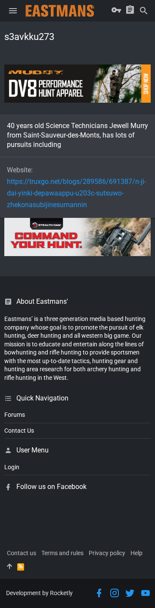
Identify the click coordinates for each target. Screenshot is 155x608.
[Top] (9, 567)
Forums (14, 414)
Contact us (21, 553)
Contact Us (19, 430)
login (11, 467)
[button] (13, 11)
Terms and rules (62, 553)
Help (136, 553)
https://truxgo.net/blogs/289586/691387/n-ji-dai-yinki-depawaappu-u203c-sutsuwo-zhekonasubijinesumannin (76, 193)
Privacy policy (107, 553)
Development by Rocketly (39, 593)
